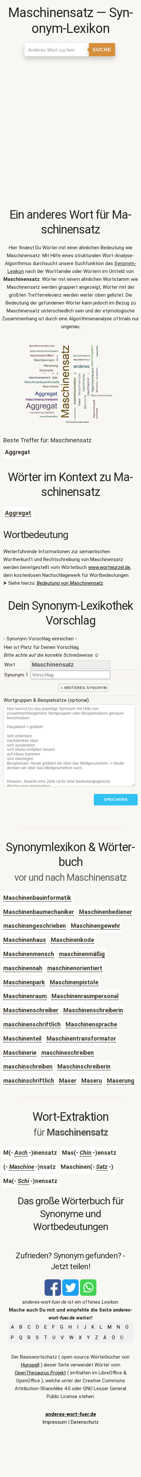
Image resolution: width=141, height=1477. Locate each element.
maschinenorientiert (74, 968)
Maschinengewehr (95, 925)
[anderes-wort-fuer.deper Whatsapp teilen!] (88, 1294)
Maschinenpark (24, 982)
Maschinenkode (72, 939)
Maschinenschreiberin (93, 1010)
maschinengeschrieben (34, 925)
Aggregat (18, 512)
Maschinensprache (91, 1024)
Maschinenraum (25, 996)
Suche (101, 49)
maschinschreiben (27, 1066)
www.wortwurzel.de (109, 567)
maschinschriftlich (28, 1080)
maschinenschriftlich (32, 1024)
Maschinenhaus (24, 939)
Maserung (120, 1080)
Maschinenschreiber (30, 1010)
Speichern (116, 799)
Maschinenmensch (28, 953)
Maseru (91, 1080)
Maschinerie (19, 1052)
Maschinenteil (22, 1038)
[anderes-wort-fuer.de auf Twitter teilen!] (70, 1294)
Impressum (54, 1422)
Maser (67, 1080)
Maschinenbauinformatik (37, 897)
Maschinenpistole (74, 982)
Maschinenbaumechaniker (38, 911)
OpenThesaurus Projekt (40, 1373)
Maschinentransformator (81, 1038)
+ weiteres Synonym (84, 688)
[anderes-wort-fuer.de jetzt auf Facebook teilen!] (53, 1294)
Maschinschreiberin (84, 1066)
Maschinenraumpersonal (85, 996)
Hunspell (30, 1365)
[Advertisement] (70, 133)
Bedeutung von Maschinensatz (70, 583)
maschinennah (22, 968)
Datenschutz (85, 1422)
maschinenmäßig (82, 953)
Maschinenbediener (105, 911)
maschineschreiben (67, 1052)
